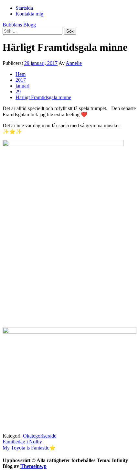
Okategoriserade (39, 436)
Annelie (74, 63)
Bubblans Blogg (19, 24)
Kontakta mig (29, 13)
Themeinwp (33, 466)
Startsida (24, 8)
